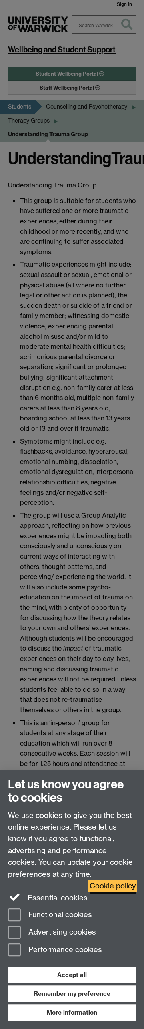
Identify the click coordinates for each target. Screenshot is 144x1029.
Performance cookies (64, 950)
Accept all (72, 975)
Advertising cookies (61, 932)
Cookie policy (113, 885)
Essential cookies (57, 897)
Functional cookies (59, 914)
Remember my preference (72, 993)
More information (72, 1012)
